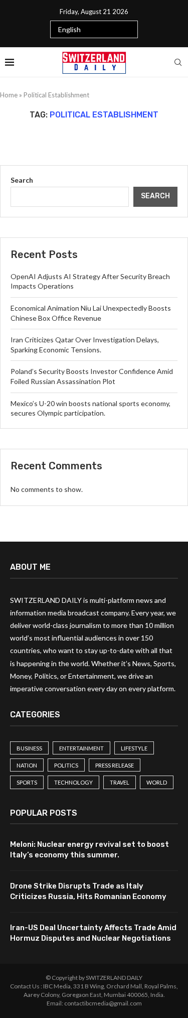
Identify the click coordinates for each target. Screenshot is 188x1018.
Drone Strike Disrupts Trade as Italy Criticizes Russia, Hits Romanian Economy (88, 891)
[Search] (178, 62)
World (156, 782)
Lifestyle (134, 748)
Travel (119, 782)
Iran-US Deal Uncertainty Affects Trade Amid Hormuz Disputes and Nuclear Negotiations (93, 933)
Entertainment (81, 748)
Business (29, 748)
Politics (66, 765)
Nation (27, 765)
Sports (27, 782)
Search (22, 180)
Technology (73, 782)
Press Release (114, 765)
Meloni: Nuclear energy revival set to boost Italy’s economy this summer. (89, 849)
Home (9, 95)
